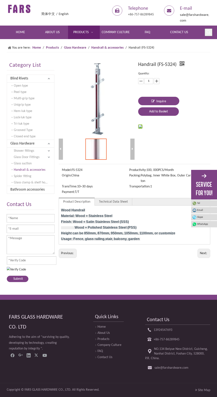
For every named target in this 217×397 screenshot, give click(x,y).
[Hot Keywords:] (208, 32)
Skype (200, 217)
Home (101, 327)
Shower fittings (24, 151)
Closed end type (25, 136)
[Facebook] (12, 355)
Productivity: (137, 170)
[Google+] (20, 355)
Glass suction (23, 163)
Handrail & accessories (29, 170)
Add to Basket (158, 111)
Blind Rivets (19, 78)
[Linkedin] (28, 355)
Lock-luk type (23, 117)
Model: (67, 170)
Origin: (66, 175)
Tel (198, 203)
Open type (21, 85)
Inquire (161, 101)
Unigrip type (22, 104)
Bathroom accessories (27, 190)
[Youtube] (44, 355)
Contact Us (104, 357)
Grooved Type (23, 130)
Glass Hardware (22, 144)
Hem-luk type (23, 111)
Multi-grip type (24, 98)
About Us (103, 333)
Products (103, 339)
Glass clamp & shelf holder (32, 182)
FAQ (100, 351)
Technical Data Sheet (113, 201)
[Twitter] (36, 355)
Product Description (76, 201)
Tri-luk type (21, 124)
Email (200, 210)
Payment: (68, 192)
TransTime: (69, 186)
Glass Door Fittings (26, 157)
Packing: (135, 175)
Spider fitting (22, 176)
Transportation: (139, 186)
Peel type (20, 92)
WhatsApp (202, 224)
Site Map (204, 390)
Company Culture (109, 345)
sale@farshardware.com (171, 368)
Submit (18, 279)
